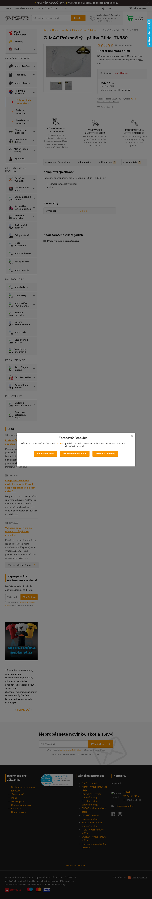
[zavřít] (132, 435)
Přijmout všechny (105, 453)
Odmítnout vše (45, 453)
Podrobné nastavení (74, 453)
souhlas (59, 443)
